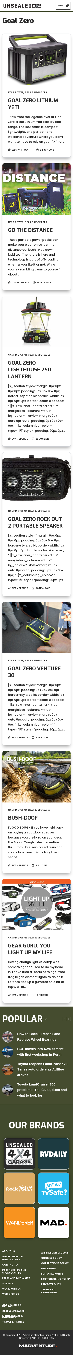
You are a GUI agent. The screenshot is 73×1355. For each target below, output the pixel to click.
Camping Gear (17, 354)
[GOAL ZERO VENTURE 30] (36, 627)
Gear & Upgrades (36, 92)
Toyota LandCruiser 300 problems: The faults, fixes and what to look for (42, 1089)
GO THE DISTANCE (30, 230)
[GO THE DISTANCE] (36, 189)
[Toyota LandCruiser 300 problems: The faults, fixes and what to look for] (7, 1090)
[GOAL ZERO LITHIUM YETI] (36, 59)
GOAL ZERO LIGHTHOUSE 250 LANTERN (29, 369)
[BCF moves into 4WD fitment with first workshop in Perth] (7, 1052)
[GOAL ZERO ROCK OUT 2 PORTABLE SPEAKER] (36, 478)
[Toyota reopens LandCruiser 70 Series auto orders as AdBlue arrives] (7, 1069)
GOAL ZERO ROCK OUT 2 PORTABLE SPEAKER (35, 522)
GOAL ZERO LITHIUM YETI (33, 104)
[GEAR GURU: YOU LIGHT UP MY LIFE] (36, 904)
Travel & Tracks (13, 1321)
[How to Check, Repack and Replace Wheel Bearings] (7, 1037)
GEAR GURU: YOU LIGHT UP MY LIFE (30, 949)
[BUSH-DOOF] (36, 776)
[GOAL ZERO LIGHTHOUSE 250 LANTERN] (36, 321)
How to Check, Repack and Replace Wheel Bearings (38, 1036)
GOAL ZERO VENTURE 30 (34, 672)
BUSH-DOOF (23, 817)
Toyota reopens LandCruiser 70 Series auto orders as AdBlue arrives (42, 1069)
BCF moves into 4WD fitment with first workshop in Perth (40, 1051)
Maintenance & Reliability (12, 1316)
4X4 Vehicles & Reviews (12, 1305)
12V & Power (15, 92)
